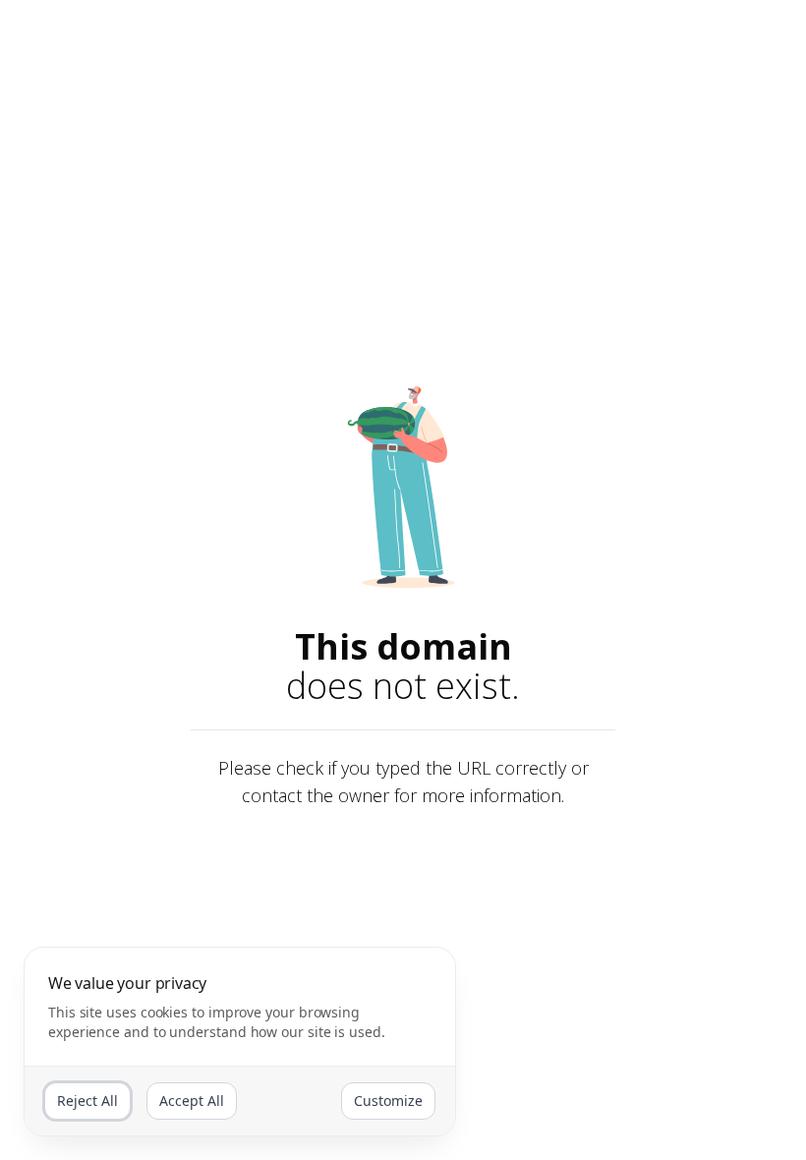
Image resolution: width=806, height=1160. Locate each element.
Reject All (87, 1100)
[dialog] (240, 1041)
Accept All (191, 1100)
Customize (388, 1100)
